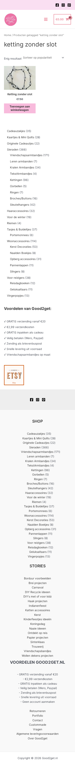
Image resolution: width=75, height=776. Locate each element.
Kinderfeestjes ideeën (37, 619)
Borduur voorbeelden (37, 578)
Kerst (37, 614)
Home (7, 35)
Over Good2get (37, 738)
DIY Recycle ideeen (37, 592)
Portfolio (37, 715)
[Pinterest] (69, 5)
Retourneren (38, 711)
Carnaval (37, 587)
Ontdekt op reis (37, 633)
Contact (37, 720)
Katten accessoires (37, 610)
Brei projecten (38, 583)
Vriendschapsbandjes (37, 651)
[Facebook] (57, 5)
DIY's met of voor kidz (37, 596)
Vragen (37, 729)
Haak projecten (37, 601)
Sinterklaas (37, 642)
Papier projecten (37, 637)
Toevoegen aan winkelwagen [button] (20, 108)
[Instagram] (63, 5)
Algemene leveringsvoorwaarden (37, 733)
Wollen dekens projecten (37, 655)
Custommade (37, 724)
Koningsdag (37, 623)
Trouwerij (37, 646)
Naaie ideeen (37, 628)
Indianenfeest (37, 605)
